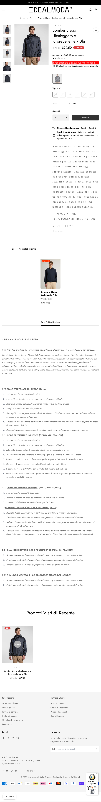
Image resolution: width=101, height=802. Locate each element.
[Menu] (96, 774)
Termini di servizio (10, 711)
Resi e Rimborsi (57, 716)
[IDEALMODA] (50, 10)
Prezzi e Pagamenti (58, 711)
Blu (31, 18)
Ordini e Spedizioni (59, 707)
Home (22, 18)
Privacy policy (8, 707)
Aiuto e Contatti (57, 703)
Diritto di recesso (9, 716)
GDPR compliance (10, 703)
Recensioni (7, 724)
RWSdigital (75, 777)
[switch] (92, 792)
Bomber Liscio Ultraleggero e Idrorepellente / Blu (17, 672)
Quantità (56, 111)
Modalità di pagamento (12, 720)
